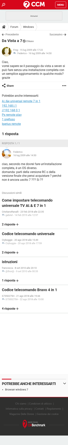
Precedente (12, 34)
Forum (14, 26)
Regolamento (54, 408)
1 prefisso (8, 119)
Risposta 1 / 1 (11, 143)
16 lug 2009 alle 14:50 (40, 53)
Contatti (39, 408)
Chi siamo (20, 403)
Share (10, 85)
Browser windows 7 (16, 389)
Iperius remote (11, 124)
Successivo (56, 34)
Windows (28, 26)
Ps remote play (12, 115)
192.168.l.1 (9, 106)
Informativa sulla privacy (19, 408)
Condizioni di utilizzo (40, 403)
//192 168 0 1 (11, 110)
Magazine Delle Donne (21, 414)
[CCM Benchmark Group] (34, 424)
